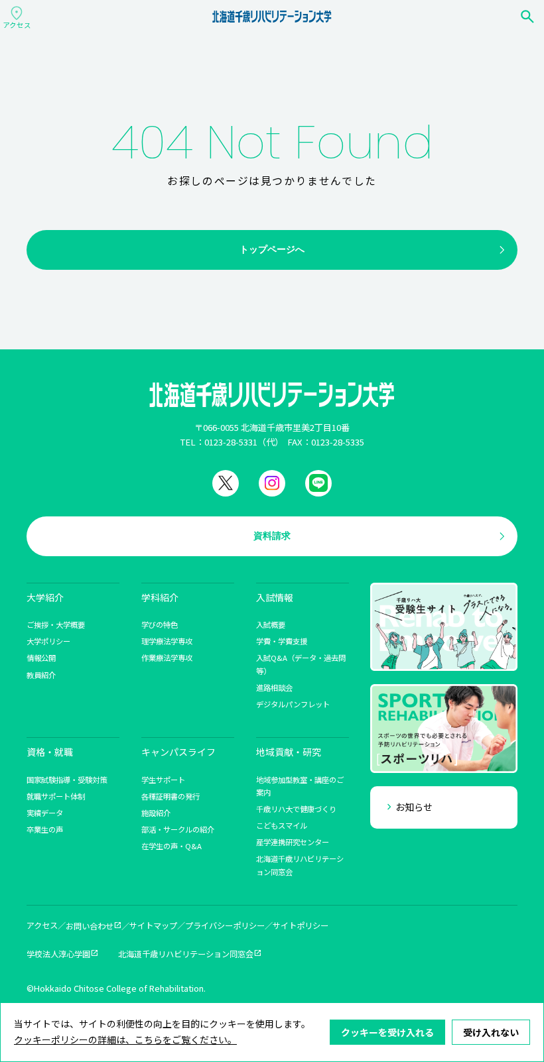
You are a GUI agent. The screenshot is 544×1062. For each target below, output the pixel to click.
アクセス (42, 925)
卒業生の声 (45, 829)
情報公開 (41, 657)
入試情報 (274, 597)
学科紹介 (159, 597)
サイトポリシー (300, 925)
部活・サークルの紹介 (177, 829)
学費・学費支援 (281, 641)
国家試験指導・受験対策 (67, 779)
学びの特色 (159, 624)
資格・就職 (50, 751)
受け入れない (491, 1032)
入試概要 (270, 624)
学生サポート (163, 779)
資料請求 (272, 535)
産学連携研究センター (292, 842)
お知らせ (414, 806)
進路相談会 (274, 687)
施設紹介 (155, 812)
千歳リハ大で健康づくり (296, 808)
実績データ (45, 812)
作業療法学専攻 (166, 657)
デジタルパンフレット (293, 704)
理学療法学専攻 (166, 641)
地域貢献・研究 (288, 751)
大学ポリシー (48, 641)
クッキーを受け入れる (387, 1032)
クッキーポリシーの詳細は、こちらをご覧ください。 (125, 1039)
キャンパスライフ (178, 751)
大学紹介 (45, 597)
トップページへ (272, 249)
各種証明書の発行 (170, 796)
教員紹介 (41, 675)
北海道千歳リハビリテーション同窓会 (185, 954)
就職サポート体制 (56, 796)
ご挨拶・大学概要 (56, 624)
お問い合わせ (89, 926)
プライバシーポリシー (225, 925)
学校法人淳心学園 (58, 954)
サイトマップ (153, 925)
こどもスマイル (281, 825)
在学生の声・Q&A (171, 846)
